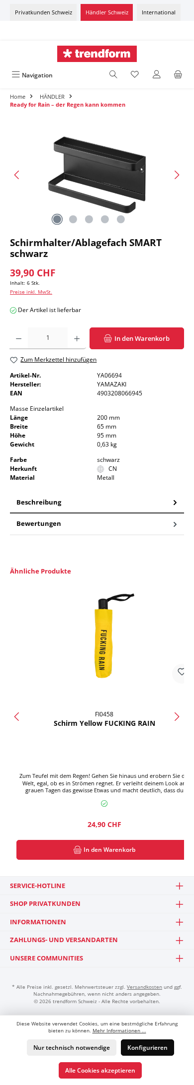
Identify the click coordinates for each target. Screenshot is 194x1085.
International (159, 12)
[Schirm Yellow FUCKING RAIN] (104, 635)
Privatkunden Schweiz (43, 12)
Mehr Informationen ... (119, 1030)
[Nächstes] (176, 175)
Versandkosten (144, 987)
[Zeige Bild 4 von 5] (105, 219)
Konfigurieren (147, 1047)
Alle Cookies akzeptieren (100, 1070)
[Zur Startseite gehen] (97, 54)
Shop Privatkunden (45, 903)
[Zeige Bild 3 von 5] (89, 219)
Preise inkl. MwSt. (31, 292)
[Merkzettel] (135, 75)
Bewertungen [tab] (38, 523)
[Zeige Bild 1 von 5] (57, 219)
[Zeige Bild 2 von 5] (73, 219)
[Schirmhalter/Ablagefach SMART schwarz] (97, 175)
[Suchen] (113, 75)
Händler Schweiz (107, 12)
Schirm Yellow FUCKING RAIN (104, 723)
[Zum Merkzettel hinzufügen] (182, 674)
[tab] (97, 502)
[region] (97, 175)
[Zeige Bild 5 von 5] (121, 219)
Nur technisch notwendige (71, 1047)
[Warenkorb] (178, 75)
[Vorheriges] (17, 175)
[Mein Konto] (157, 75)
